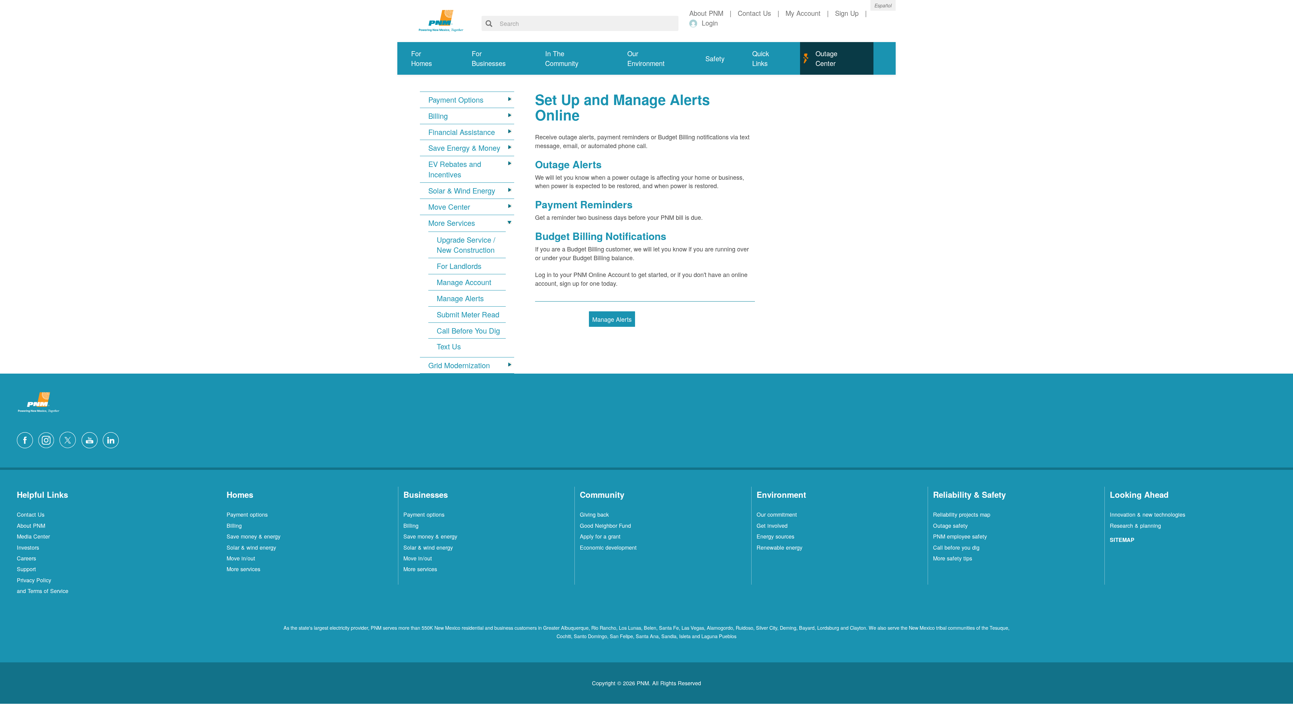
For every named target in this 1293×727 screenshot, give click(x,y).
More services (243, 569)
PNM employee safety (960, 536)
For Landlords (459, 266)
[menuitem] (427, 58)
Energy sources (775, 536)
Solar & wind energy (251, 547)
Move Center (449, 207)
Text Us (449, 346)
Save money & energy (253, 536)
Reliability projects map (961, 514)
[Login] (694, 23)
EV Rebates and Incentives (454, 169)
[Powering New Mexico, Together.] (441, 19)
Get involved (772, 525)
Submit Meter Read (468, 314)
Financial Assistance (461, 132)
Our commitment (777, 514)
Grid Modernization (459, 365)
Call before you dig (956, 547)
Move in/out (241, 558)
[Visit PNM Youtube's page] (91, 439)
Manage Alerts (460, 298)
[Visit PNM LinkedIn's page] (112, 439)
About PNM (31, 525)
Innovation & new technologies (1147, 514)
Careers (26, 558)
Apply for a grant (600, 536)
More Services (451, 223)
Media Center (33, 536)
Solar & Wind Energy (461, 190)
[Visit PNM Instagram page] (48, 439)
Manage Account (464, 282)
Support (26, 569)
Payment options (247, 514)
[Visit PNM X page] (69, 439)
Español (883, 5)
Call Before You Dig (468, 330)
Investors (28, 547)
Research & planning (1135, 525)
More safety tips (952, 558)
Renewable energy (779, 547)
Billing (438, 116)
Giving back (594, 514)
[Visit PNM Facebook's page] (26, 439)
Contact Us (30, 514)
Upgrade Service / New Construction (466, 245)
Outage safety (950, 525)
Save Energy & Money (464, 148)
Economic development (608, 547)
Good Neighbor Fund (605, 525)
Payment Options (456, 100)
